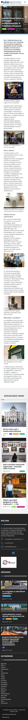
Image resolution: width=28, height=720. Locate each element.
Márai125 (3, 690)
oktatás (3, 692)
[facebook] (14, 553)
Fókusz (4, 29)
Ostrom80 (4, 695)
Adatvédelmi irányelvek (9, 714)
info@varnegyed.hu (10, 546)
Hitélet (3, 677)
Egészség (3, 663)
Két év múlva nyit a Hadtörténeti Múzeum (12, 430)
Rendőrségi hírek (6, 699)
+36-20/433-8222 (9, 543)
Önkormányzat (6, 596)
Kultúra (22, 434)
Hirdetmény (4, 673)
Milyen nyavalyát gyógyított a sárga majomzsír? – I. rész (11, 502)
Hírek (2, 675)
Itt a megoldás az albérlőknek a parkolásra (13, 592)
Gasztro (3, 667)
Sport (2, 701)
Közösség (4, 686)
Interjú (3, 679)
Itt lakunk (15, 434)
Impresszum (5, 717)
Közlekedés (4, 684)
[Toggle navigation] (25, 2)
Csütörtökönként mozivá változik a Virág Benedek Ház (13, 615)
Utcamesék (4, 703)
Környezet (4, 682)
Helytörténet (11, 29)
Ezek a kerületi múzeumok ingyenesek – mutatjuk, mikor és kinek (13, 466)
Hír (10, 434)
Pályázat (3, 697)
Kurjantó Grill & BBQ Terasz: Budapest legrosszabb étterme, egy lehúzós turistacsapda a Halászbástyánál (13, 641)
